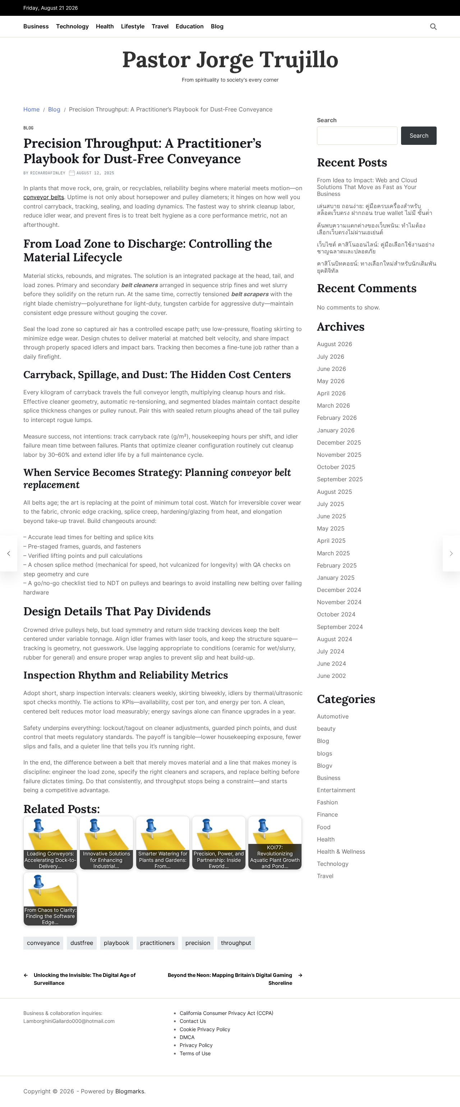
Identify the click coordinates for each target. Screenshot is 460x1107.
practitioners (157, 942)
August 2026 (334, 344)
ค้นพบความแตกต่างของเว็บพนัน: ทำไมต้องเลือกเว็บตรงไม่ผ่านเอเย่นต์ (371, 229)
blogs (324, 753)
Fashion (327, 802)
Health (105, 26)
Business (36, 26)
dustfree (81, 942)
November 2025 (339, 454)
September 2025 (340, 479)
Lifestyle (132, 26)
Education (190, 26)
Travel (160, 26)
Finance (327, 814)
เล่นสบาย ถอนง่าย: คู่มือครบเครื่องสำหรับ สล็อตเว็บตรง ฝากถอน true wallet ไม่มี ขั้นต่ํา (374, 209)
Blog (217, 26)
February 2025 (337, 565)
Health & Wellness (341, 851)
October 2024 (336, 614)
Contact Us (193, 1021)
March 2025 (333, 553)
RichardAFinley (47, 172)
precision (197, 942)
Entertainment (336, 790)
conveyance (43, 942)
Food (324, 827)
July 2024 (330, 651)
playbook (116, 942)
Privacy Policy (196, 1045)
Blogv (324, 765)
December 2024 (339, 589)
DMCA (187, 1037)
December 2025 (339, 442)
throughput (236, 942)
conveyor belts (43, 197)
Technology (72, 26)
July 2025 (330, 503)
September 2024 (340, 626)
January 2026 (336, 430)
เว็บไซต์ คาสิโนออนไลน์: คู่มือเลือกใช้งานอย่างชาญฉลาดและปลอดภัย (375, 248)
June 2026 (331, 368)
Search (327, 120)
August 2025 (334, 491)
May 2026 (331, 381)
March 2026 (333, 405)
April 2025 (331, 540)
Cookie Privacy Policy (205, 1029)
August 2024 (334, 639)
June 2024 (331, 663)
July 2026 (330, 356)
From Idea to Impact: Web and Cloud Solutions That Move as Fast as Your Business (367, 187)
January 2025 (336, 577)
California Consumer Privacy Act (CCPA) (226, 1013)
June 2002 (331, 675)
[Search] (433, 26)
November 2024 (339, 602)
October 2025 (336, 466)
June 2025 (331, 516)
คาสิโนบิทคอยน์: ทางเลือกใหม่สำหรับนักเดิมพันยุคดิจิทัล (376, 267)
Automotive (333, 716)
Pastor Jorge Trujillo (230, 59)
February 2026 (337, 417)
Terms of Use (195, 1053)
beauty (326, 728)
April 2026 (331, 393)
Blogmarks (129, 1091)
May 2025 (331, 528)
